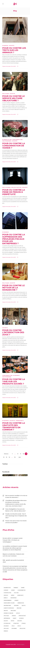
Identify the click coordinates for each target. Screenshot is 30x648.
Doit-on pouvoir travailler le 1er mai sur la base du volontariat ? (16, 496)
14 (9, 457)
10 (23, 453)
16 (14, 457)
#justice (23, 605)
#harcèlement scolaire (9, 602)
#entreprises (13, 597)
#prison (14, 615)
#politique (6, 615)
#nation (6, 610)
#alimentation (7, 587)
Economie (5, 232)
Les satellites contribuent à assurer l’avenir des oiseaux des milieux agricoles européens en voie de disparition (15, 548)
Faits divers (6, 187)
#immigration (21, 602)
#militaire (19, 608)
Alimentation (7, 139)
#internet (16, 605)
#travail (24, 623)
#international (7, 605)
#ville (13, 625)
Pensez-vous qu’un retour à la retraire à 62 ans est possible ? (16, 521)
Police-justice (16, 187)
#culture (16, 592)
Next (20, 457)
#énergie (6, 631)
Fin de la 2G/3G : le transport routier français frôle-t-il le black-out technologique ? (13, 540)
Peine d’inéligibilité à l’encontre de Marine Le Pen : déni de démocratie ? (15, 510)
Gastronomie (6, 140)
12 (3, 457)
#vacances (6, 625)
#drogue (6, 595)
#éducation (22, 628)
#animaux (16, 587)
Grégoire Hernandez (6, 66)
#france (16, 600)
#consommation (21, 590)
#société (6, 620)
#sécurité (19, 620)
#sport (12, 620)
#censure (6, 590)
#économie (14, 628)
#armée (22, 587)
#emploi (5, 597)
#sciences (21, 618)
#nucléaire (13, 610)
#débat (12, 595)
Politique (5, 93)
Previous (6, 453)
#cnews (13, 590)
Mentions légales (20, 644)
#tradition (16, 623)
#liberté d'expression (9, 608)
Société (11, 45)
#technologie (7, 623)
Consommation (17, 139)
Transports (20, 420)
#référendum (7, 618)
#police (18, 613)
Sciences (5, 45)
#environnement (7, 600)
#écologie (6, 628)
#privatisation (22, 615)
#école (19, 625)
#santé (14, 618)
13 (6, 457)
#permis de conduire (8, 613)
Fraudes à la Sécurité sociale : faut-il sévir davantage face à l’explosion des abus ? (16, 515)
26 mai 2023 (13, 66)
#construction (7, 592)
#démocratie (20, 595)
